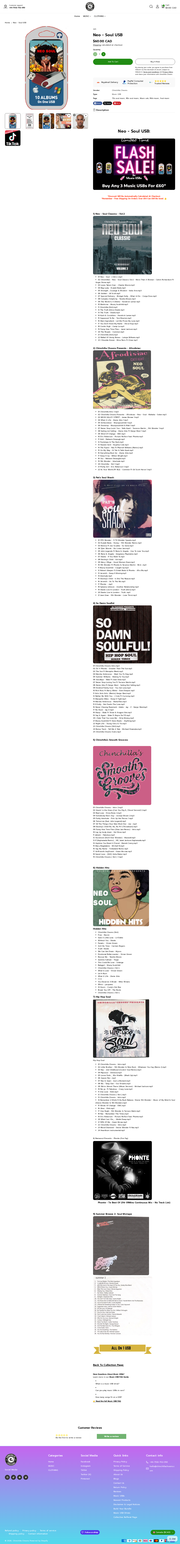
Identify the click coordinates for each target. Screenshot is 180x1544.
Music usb (144, 98)
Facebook (85, 1461)
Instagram (85, 1466)
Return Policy (120, 1487)
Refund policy (12, 1530)
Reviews (117, 1491)
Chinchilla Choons (21, 1540)
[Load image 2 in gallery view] (29, 121)
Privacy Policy (120, 1461)
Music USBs (119, 1495)
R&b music (154, 98)
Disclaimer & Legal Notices (127, 1504)
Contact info (154, 1455)
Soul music (164, 98)
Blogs (116, 1478)
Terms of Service (122, 1466)
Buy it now (155, 61)
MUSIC (86, 16)
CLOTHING (99, 16)
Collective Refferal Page (125, 1517)
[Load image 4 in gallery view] (13, 138)
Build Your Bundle (122, 1508)
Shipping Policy (121, 1470)
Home (7, 22)
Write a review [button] (111, 1436)
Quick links (121, 1455)
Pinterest (85, 1478)
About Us (118, 1474)
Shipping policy (16, 1533)
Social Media (89, 1455)
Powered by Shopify (39, 1540)
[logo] (11, 1459)
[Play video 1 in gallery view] (63, 121)
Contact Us (119, 1483)
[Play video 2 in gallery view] (80, 121)
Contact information (38, 1533)
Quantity (96, 49)
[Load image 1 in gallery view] (13, 121)
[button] (151, 6)
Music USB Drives (122, 1512)
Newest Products (122, 1500)
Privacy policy (29, 1530)
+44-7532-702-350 (17, 7)
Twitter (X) (86, 1474)
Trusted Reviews (162, 83)
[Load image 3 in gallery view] (46, 121)
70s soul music (118, 98)
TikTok (84, 1470)
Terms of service (48, 1530)
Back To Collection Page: (108, 1365)
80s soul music (132, 98)
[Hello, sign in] (157, 6)
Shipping (97, 45)
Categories (55, 1455)
